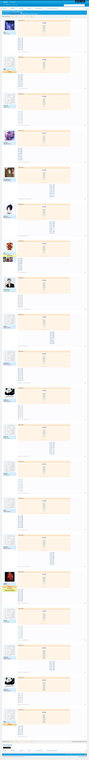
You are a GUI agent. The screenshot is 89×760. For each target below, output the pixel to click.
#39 (85, 704)
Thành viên (12, 2)
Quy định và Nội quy (82, 756)
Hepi (19, 88)
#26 (85, 235)
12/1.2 (44, 652)
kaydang (5, 216)
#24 (85, 162)
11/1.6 (19, 119)
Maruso (5, 620)
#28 (85, 309)
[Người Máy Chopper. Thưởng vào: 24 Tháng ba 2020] (11, 261)
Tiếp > (32, 16)
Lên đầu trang (81, 754)
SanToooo (6, 400)
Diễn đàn (5, 2)
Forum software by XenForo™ (14, 756)
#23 (85, 125)
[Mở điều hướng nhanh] (85, 8)
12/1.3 (44, 653)
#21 (85, 51)
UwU (5, 510)
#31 (85, 419)
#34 (85, 529)
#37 (85, 640)
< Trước (11, 16)
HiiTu (5, 32)
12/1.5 (44, 656)
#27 (85, 272)
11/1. (50, 185)
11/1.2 (44, 27)
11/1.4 (19, 43)
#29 (85, 346)
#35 (85, 566)
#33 (85, 493)
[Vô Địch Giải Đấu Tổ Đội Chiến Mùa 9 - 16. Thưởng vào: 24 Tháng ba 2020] (8, 261)
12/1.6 (44, 658)
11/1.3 (44, 28)
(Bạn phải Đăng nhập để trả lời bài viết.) (79, 741)
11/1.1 (44, 25)
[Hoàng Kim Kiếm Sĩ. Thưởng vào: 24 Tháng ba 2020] (4, 261)
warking (5, 473)
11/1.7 (19, 47)
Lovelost (6, 142)
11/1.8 (19, 123)
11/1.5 (19, 118)
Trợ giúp (71, 754)
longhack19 (6, 363)
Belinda (28, 13)
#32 (85, 456)
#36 (85, 603)
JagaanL (19, 603)
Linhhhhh (6, 657)
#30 (85, 382)
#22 (85, 88)
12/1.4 (44, 655)
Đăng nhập (78, 1)
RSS (85, 754)
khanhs (5, 326)
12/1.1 (44, 650)
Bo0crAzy (6, 436)
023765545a (7, 289)
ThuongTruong (7, 179)
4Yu (4, 253)
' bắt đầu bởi (18, 13)
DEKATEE (6, 547)
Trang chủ (76, 754)
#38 (85, 672)
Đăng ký (82, 1)
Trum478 (6, 105)
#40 (85, 736)
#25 (85, 198)
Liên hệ (67, 754)
